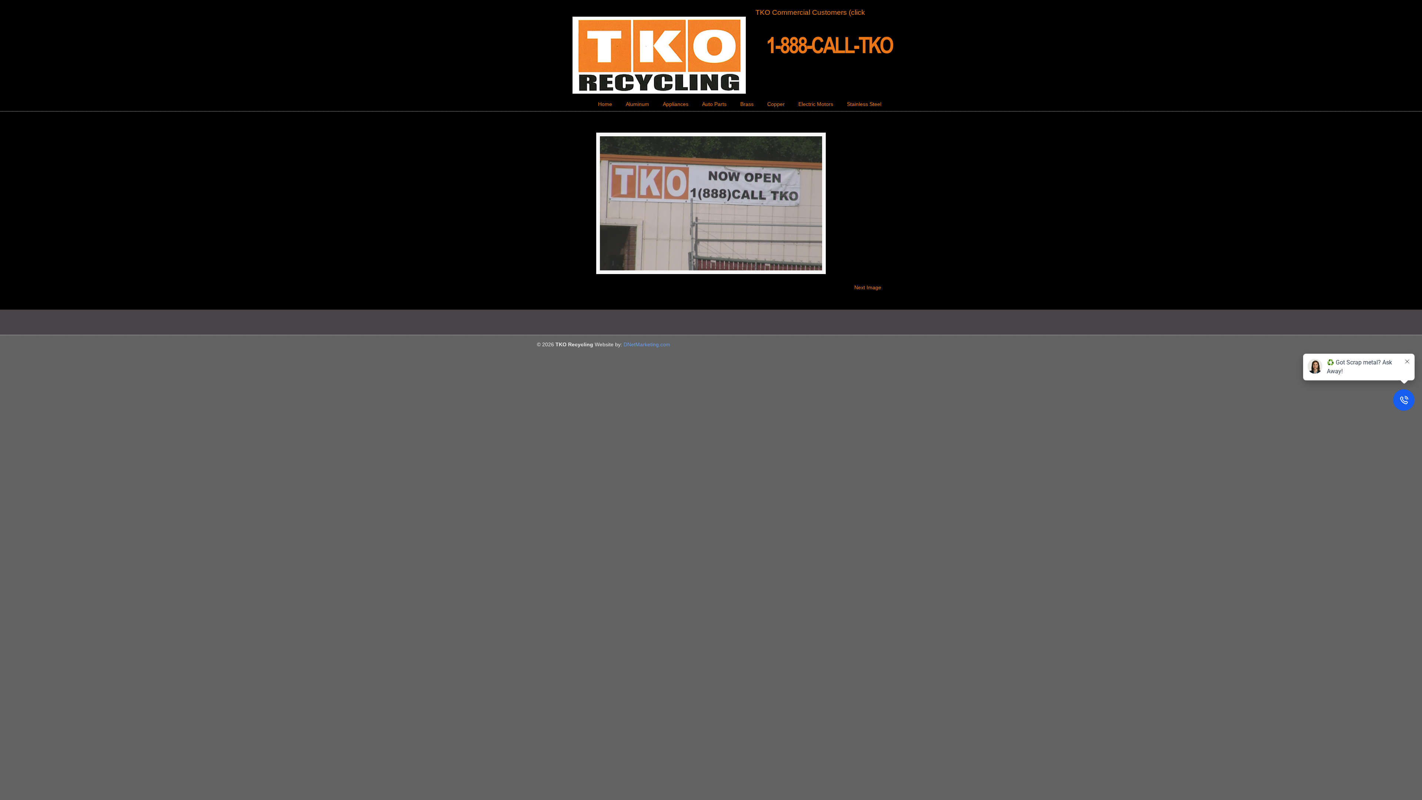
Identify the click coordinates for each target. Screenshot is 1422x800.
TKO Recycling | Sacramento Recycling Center (711, 55)
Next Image (867, 287)
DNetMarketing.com (647, 344)
